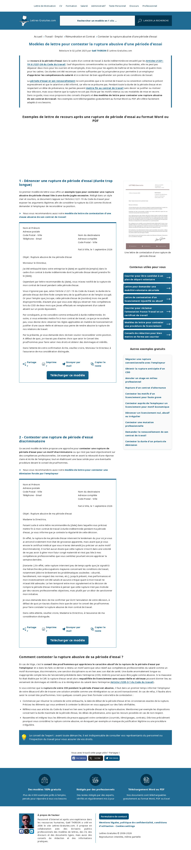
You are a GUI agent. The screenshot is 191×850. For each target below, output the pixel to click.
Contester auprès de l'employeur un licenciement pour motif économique (147, 405)
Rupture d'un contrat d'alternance (145, 387)
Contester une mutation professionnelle (139, 424)
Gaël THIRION (99, 50)
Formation (71, 5)
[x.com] (26, 831)
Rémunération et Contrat (80, 36)
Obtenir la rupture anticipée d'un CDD (145, 370)
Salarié (84, 5)
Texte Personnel (117, 5)
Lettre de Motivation (45, 5)
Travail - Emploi (54, 36)
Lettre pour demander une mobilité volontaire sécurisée (142, 288)
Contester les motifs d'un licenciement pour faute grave (143, 395)
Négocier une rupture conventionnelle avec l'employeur (145, 361)
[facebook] (21, 831)
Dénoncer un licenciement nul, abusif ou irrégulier (147, 414)
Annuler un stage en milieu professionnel (141, 380)
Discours (134, 5)
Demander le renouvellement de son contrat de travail (146, 433)
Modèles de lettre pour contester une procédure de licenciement (144, 324)
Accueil (38, 36)
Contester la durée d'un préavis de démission (145, 443)
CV (60, 5)
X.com (97, 758)
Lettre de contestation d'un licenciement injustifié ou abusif (144, 299)
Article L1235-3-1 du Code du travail (132, 682)
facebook (81, 758)
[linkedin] (31, 831)
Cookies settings (125, 825)
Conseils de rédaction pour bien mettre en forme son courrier (143, 335)
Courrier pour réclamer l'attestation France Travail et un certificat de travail (144, 312)
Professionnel (150, 5)
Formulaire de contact (114, 816)
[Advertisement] (95, 151)
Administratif (98, 5)
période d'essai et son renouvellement (52, 80)
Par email (114, 758)
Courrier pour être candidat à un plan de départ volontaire (144, 277)
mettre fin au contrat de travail (105, 88)
